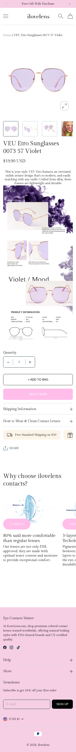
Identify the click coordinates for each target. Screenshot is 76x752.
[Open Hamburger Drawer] (5, 16)
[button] (7, 4)
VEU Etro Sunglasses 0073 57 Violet (38, 35)
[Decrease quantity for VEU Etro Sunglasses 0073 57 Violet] (8, 362)
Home (7, 35)
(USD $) (14, 719)
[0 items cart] (70, 16)
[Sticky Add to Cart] (66, 741)
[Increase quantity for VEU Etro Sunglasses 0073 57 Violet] (30, 362)
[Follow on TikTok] (18, 647)
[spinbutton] (19, 362)
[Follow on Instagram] (11, 647)
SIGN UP (62, 704)
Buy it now (38, 394)
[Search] (60, 16)
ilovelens (44, 745)
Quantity (9, 353)
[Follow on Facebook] (5, 647)
